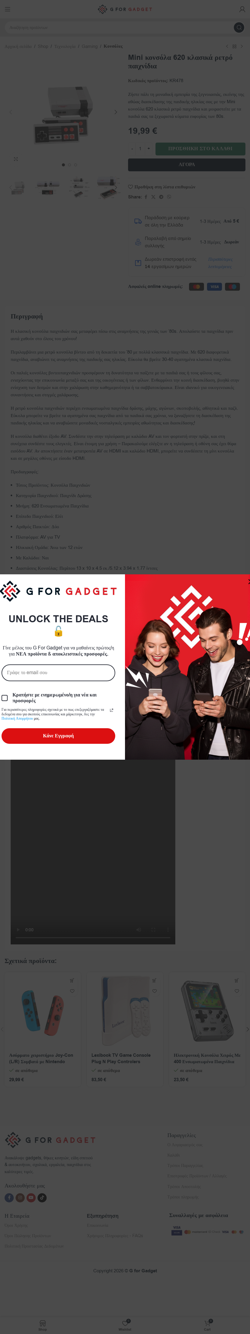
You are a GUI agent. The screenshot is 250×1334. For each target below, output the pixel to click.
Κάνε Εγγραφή (58, 735)
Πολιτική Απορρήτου (17, 718)
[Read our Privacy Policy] (111, 710)
